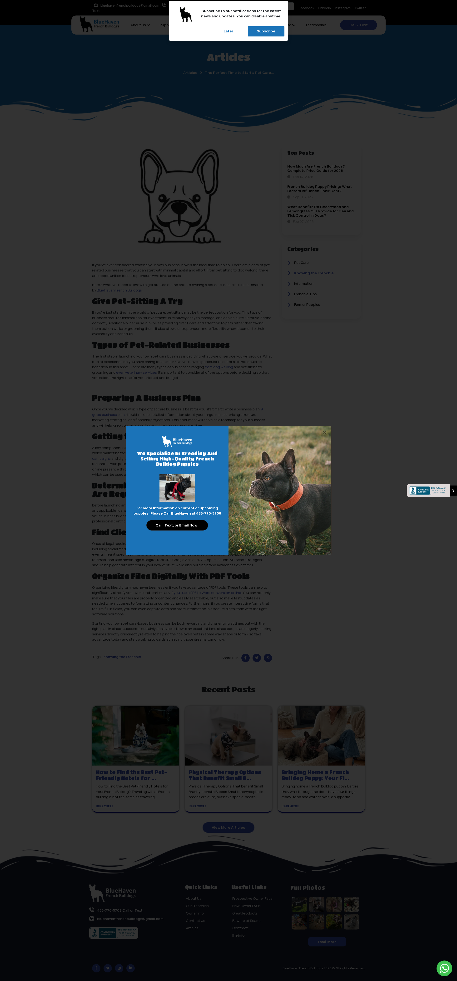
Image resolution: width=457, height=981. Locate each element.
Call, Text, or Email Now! (177, 525)
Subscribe (266, 31)
